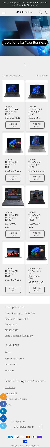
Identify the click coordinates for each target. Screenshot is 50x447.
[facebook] (3, 404)
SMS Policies (11, 364)
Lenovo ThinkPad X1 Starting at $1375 (34, 163)
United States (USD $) (24, 427)
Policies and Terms (14, 358)
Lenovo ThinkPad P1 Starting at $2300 (34, 216)
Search (8, 352)
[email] (3, 425)
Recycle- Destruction (16, 398)
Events (8, 404)
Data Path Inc (21, 446)
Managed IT (11, 393)
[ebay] (3, 418)
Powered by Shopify (32, 446)
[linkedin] (3, 411)
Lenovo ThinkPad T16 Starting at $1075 (11, 272)
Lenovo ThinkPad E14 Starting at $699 (11, 110)
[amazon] (3, 396)
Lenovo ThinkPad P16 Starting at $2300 (11, 216)
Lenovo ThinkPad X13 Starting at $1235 (35, 110)
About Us (9, 370)
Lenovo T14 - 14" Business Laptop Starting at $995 (35, 273)
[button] (3, 12)
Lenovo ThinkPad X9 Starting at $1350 (11, 163)
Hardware (10, 387)
